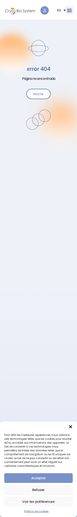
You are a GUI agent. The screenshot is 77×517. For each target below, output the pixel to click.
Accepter (38, 478)
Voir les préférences (38, 501)
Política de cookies (36, 511)
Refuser (38, 490)
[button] (70, 427)
